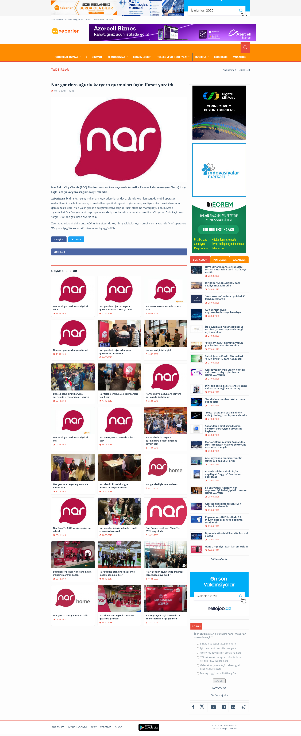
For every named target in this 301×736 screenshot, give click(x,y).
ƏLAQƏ (109, 19)
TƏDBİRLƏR (220, 57)
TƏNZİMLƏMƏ (141, 57)
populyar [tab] (219, 259)
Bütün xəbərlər (219, 559)
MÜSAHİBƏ (239, 57)
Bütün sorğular (219, 695)
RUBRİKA (200, 57)
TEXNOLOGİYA (116, 57)
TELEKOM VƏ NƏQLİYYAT (172, 57)
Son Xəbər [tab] (200, 259)
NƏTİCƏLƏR (219, 688)
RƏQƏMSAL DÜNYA (66, 57)
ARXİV (88, 19)
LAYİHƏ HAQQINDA (74, 19)
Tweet (78, 239)
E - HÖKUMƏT (94, 57)
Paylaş (59, 239)
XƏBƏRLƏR (99, 19)
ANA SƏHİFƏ (57, 19)
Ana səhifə (228, 69)
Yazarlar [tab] (239, 259)
